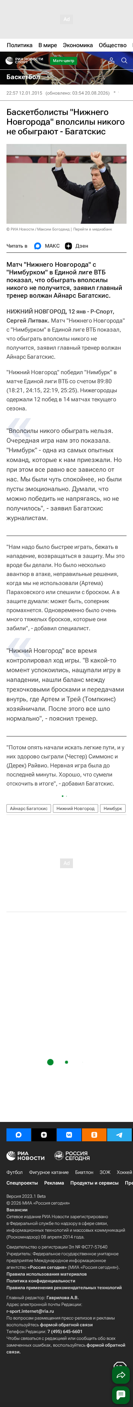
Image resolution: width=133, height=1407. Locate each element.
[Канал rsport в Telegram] (119, 1134)
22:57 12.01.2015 (24, 93)
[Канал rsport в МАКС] (18, 1134)
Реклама (54, 1183)
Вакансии (16, 1209)
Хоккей (124, 1172)
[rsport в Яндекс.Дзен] (44, 1134)
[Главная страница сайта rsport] (38, 61)
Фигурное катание (49, 1172)
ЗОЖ (105, 1172)
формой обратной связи (66, 1324)
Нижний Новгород (75, 808)
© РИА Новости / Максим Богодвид (38, 229)
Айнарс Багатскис (28, 808)
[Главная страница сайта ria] (7, 61)
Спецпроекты (22, 1183)
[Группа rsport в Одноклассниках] (94, 1134)
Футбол (14, 1172)
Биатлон (84, 1172)
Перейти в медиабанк (92, 229)
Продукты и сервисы (94, 1183)
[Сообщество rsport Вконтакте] (69, 1134)
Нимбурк (113, 808)
